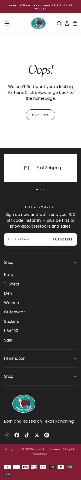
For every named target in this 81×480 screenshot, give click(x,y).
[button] (7, 23)
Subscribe (63, 239)
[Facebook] (17, 435)
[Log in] (67, 23)
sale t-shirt (62, 5)
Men (8, 293)
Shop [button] (8, 262)
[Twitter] (37, 435)
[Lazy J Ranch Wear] (24, 404)
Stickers (11, 321)
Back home (40, 114)
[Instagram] (7, 435)
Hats (8, 274)
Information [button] (14, 358)
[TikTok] (27, 435)
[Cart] (75, 23)
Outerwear (14, 312)
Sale (8, 340)
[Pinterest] (47, 435)
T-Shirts (11, 284)
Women (11, 303)
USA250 (11, 330)
